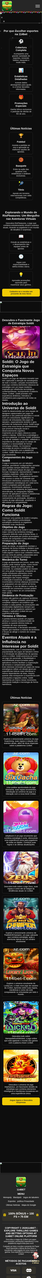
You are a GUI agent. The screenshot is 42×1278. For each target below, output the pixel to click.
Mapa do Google (29, 1205)
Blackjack (17, 1197)
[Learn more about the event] (21, 22)
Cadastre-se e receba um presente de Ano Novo (21, 292)
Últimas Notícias (13, 1205)
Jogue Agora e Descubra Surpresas (21, 1101)
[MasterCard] (29, 1270)
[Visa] (13, 1270)
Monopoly (7, 1197)
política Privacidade (25, 1201)
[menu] (37, 6)
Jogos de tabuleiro (31, 1197)
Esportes (12, 1201)
